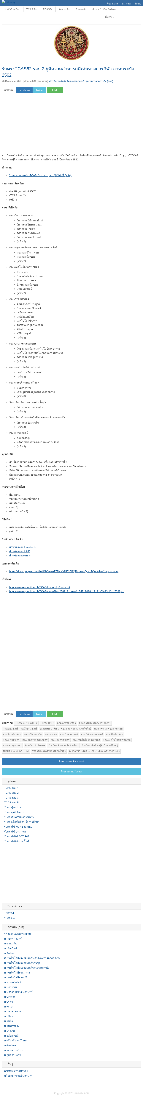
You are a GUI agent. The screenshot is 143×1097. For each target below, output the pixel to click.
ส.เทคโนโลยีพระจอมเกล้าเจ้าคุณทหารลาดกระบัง (32, 958)
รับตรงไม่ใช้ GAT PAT (16, 836)
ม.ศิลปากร (10, 1045)
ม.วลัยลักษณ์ (11, 1035)
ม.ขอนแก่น (10, 943)
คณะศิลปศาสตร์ (114, 734)
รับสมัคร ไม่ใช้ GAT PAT (16, 751)
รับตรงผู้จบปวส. (13, 807)
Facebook (3, 1083)
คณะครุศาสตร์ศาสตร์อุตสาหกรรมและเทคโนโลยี (65, 728)
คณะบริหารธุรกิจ (33, 734)
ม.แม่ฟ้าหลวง (11, 1025)
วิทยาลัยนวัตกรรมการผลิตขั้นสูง (49, 751)
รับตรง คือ (64, 9)
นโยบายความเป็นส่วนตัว (18, 1075)
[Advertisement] (33, 124)
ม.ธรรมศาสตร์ (12, 982)
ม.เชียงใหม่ (10, 948)
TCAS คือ (31, 9)
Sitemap (16, 1083)
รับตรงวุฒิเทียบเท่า (15, 812)
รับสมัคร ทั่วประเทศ (35, 745)
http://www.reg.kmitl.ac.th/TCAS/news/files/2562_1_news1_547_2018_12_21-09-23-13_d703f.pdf (66, 591)
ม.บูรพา (8, 1001)
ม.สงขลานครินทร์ (14, 1050)
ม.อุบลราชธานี (12, 1055)
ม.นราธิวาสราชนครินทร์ (18, 991)
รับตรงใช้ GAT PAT (15, 831)
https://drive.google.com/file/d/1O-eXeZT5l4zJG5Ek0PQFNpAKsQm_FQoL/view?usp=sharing (64, 571)
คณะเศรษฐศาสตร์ (12, 745)
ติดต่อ (138, 3)
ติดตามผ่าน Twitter (71, 771)
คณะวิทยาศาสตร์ (69, 734)
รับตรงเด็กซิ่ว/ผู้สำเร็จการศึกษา (21, 821)
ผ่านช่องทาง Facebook (22, 547)
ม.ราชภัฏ (9, 1030)
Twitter (7, 1083)
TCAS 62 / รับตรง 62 (26, 723)
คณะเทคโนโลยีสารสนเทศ (117, 739)
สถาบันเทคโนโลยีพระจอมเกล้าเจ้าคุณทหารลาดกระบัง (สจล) (81, 81)
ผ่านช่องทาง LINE (19, 551)
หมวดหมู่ (126, 3)
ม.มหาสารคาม (12, 1011)
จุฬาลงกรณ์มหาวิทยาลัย (17, 933)
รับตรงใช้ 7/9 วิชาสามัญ (18, 826)
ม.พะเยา (9, 1006)
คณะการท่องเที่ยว (66, 723)
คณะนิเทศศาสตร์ (12, 734)
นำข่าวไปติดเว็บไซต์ (104, 9)
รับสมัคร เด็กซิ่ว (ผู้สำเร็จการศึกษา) (99, 745)
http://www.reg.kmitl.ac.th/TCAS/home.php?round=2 (39, 587)
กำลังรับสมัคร (12, 9)
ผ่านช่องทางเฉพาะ (20, 555)
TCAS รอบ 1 (11, 787)
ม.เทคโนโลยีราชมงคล (17, 972)
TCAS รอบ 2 (47, 723)
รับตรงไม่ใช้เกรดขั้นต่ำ (17, 841)
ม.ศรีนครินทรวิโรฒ (15, 1040)
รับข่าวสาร (112, 3)
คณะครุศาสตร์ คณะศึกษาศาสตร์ (20, 728)
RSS (12, 1083)
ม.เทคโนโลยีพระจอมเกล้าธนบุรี (22, 962)
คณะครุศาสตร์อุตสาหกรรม (108, 728)
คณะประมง (51, 734)
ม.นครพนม (10, 987)
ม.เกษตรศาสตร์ (13, 938)
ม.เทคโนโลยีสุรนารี (15, 977)
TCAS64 (48, 9)
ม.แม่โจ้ (8, 1021)
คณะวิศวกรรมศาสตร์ (92, 734)
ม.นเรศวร (9, 996)
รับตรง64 (81, 9)
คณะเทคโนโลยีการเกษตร (86, 739)
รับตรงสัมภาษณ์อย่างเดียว (19, 817)
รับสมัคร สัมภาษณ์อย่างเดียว (63, 745)
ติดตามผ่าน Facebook (71, 761)
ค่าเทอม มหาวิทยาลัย (16, 1070)
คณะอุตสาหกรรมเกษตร (34, 739)
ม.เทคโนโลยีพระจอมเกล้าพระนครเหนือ (26, 967)
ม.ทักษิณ (9, 953)
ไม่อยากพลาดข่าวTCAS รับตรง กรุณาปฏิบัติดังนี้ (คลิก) (40, 175)
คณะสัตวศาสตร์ (11, 739)
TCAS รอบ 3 (11, 797)
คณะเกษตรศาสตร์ (59, 739)
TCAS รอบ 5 (11, 802)
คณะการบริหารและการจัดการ (95, 723)
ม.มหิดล (8, 1016)
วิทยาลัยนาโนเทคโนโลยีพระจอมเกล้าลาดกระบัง (94, 751)
